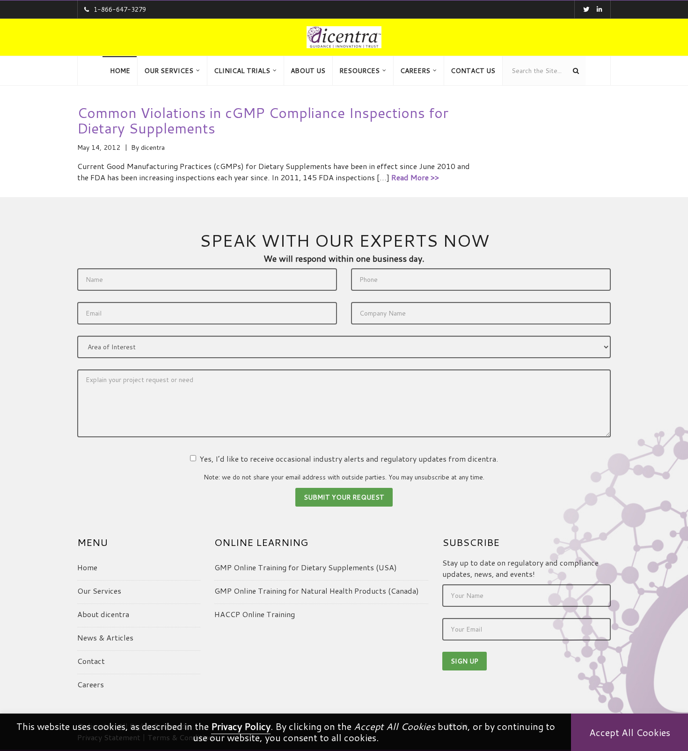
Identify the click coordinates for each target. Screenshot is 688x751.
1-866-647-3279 (120, 9)
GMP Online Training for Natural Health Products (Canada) (316, 590)
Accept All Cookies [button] (629, 732)
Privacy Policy (241, 726)
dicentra (153, 147)
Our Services (99, 590)
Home (87, 567)
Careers (90, 684)
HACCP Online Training (254, 614)
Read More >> (415, 177)
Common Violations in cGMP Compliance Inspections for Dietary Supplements (262, 120)
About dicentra (103, 614)
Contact (91, 660)
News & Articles (105, 637)
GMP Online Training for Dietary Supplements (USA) (305, 567)
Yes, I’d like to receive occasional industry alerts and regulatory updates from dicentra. (348, 458)
